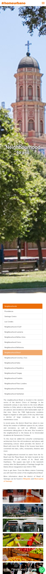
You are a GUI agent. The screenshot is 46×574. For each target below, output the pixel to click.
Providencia (8, 311)
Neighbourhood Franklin (13, 378)
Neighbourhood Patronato (14, 388)
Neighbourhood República (14, 368)
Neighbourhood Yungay (13, 373)
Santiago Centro (10, 316)
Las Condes (8, 321)
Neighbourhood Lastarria (13, 332)
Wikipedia (26, 479)
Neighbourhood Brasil (12, 352)
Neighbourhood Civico (12, 342)
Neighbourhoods (10, 306)
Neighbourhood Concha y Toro (15, 358)
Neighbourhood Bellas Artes (14, 337)
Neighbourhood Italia (12, 363)
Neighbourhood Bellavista (14, 347)
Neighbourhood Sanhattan (14, 394)
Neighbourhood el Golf (12, 327)
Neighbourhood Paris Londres (15, 383)
